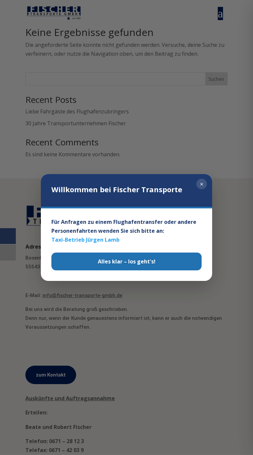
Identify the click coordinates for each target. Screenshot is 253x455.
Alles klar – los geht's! (126, 261)
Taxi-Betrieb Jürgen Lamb (85, 239)
